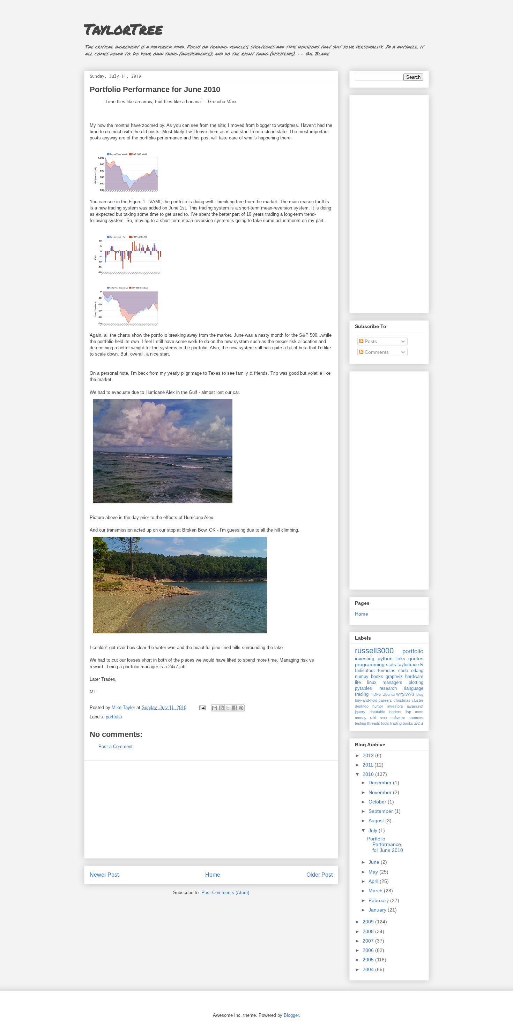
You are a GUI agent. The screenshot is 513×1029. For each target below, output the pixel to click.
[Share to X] (227, 707)
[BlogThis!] (221, 707)
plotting (416, 682)
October (378, 802)
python (385, 658)
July (374, 830)
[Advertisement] (211, 809)
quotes (415, 658)
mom (419, 712)
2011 (368, 765)
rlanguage (413, 688)
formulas (386, 670)
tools (385, 723)
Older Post (319, 875)
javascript (415, 706)
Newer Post (104, 875)
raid (373, 718)
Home (212, 875)
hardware (414, 676)
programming (370, 664)
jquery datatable (370, 712)
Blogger (291, 1015)
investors (395, 706)
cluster (417, 700)
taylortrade (408, 664)
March (376, 890)
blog (419, 694)
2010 (369, 774)
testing (360, 723)
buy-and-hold (366, 700)
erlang (417, 670)
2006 (369, 950)
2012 (369, 755)
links (400, 658)
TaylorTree (123, 28)
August (377, 820)
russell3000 (374, 650)
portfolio (114, 716)
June (375, 862)
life (358, 682)
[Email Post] (202, 707)
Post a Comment (115, 746)
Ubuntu (388, 694)
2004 (369, 969)
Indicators (365, 670)
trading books (401, 723)
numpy (362, 676)
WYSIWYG (405, 694)
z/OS (418, 723)
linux (372, 682)
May (374, 872)
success (416, 718)
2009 (369, 921)
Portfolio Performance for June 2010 (385, 844)
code (403, 670)
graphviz (394, 676)
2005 (369, 959)
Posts (370, 341)
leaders (395, 712)
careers (385, 700)
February (379, 900)
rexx (383, 718)
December (381, 782)
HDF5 (376, 694)
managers (392, 682)
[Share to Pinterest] (241, 707)
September (381, 811)
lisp (408, 712)
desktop (362, 706)
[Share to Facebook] (234, 707)
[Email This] (214, 707)
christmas (402, 700)
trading (362, 694)
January (378, 910)
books (377, 676)
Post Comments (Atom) (225, 892)
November (381, 792)
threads (373, 723)
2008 (369, 931)
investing (364, 658)
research (388, 688)
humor (377, 706)
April (374, 881)
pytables (363, 688)
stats (391, 664)
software (398, 718)
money (360, 718)
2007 (369, 941)
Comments (376, 352)
